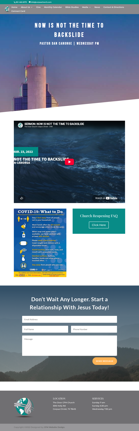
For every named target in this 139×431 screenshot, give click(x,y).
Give (38, 7)
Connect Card (18, 11)
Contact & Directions (113, 7)
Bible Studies (72, 7)
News (97, 7)
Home (14, 7)
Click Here (99, 225)
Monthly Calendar (53, 7)
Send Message (104, 361)
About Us (25, 7)
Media (85, 7)
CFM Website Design (54, 427)
